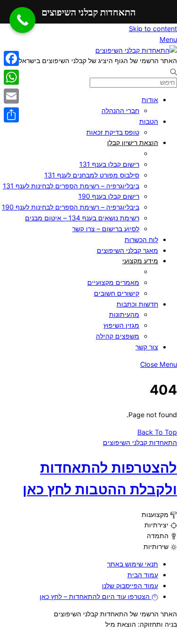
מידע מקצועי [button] (140, 261)
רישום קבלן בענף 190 (108, 196)
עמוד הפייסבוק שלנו (130, 586)
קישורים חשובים (116, 293)
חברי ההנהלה (120, 110)
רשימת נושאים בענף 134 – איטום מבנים (82, 218)
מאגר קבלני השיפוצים (127, 250)
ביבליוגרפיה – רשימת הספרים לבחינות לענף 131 (71, 186)
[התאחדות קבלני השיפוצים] (136, 50)
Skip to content (153, 28)
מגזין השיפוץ (121, 325)
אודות (150, 100)
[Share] (11, 114)
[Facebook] (11, 58)
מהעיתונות (124, 314)
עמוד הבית (142, 575)
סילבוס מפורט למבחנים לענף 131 (91, 175)
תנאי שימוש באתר (132, 564)
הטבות (148, 121)
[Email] (11, 96)
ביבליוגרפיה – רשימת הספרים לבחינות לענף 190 (70, 207)
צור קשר (146, 347)
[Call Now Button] (22, 20)
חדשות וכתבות (137, 304)
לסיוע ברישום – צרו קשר (105, 229)
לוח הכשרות (141, 239)
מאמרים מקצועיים (113, 282)
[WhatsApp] (11, 77)
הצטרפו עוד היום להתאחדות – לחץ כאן (96, 596)
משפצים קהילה (117, 336)
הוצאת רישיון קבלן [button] (132, 142)
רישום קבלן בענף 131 (109, 164)
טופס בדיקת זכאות (112, 132)
